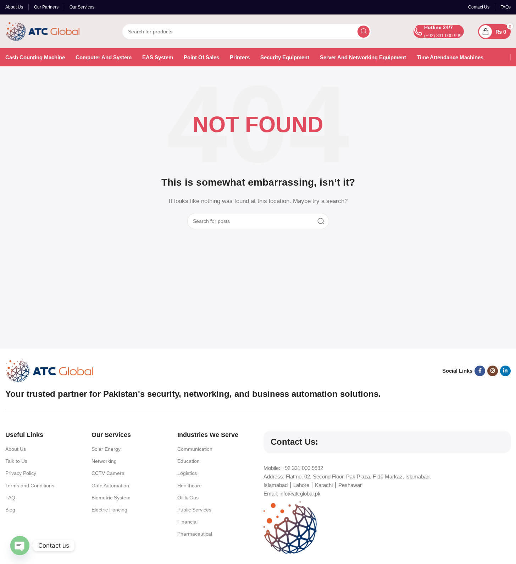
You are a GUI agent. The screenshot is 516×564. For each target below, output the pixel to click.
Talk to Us (16, 461)
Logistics (187, 473)
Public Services (194, 510)
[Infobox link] (439, 31)
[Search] (363, 32)
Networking (104, 461)
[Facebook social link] (480, 371)
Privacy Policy (20, 473)
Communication (194, 449)
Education (188, 461)
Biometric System (111, 497)
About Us (15, 449)
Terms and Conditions (29, 485)
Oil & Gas (188, 497)
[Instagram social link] (492, 371)
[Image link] (49, 370)
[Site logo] (42, 31)
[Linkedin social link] (505, 371)
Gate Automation (110, 485)
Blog (10, 510)
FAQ (10, 497)
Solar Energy (106, 449)
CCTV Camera (107, 473)
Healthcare (189, 485)
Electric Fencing (109, 510)
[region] (258, 543)
